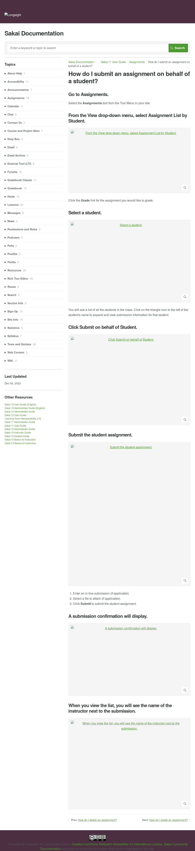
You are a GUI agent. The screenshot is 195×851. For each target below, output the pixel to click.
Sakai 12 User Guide (15, 415)
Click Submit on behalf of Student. (102, 327)
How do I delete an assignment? (97, 820)
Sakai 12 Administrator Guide (20, 411)
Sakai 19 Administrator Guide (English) (25, 408)
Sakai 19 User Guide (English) (20, 404)
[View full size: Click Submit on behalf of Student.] (129, 380)
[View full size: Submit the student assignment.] (129, 514)
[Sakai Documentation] (13, 15)
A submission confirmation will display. (107, 616)
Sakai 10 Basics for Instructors (20, 439)
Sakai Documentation (81, 62)
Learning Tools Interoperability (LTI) (23, 418)
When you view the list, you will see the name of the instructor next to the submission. (120, 708)
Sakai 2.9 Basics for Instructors (20, 443)
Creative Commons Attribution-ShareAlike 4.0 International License (117, 844)
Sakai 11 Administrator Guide (20, 421)
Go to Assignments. (88, 94)
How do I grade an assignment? (168, 820)
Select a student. (84, 212)
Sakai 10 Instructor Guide (18, 432)
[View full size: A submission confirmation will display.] (129, 659)
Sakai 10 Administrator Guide (20, 429)
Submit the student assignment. (100, 434)
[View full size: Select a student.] (129, 261)
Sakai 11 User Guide (113, 62)
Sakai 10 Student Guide (17, 436)
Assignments (137, 62)
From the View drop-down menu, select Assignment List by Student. (127, 117)
